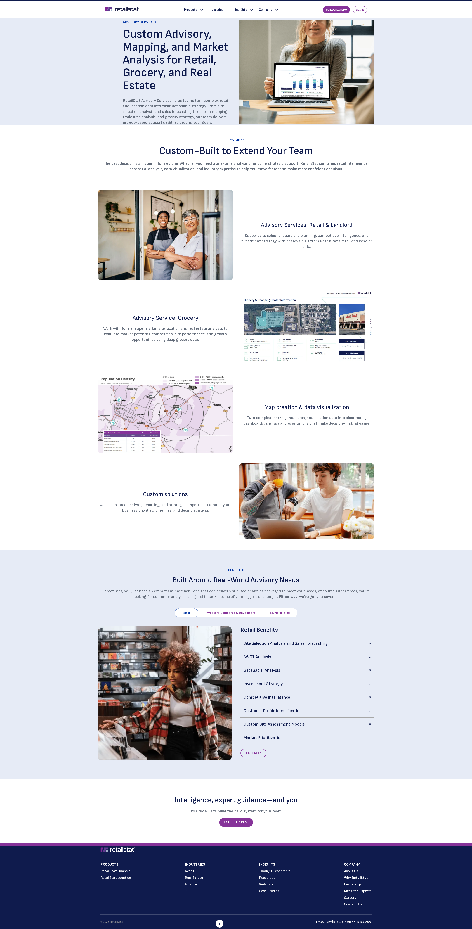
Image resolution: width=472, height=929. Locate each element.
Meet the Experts (358, 891)
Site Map (338, 921)
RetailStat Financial (115, 871)
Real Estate (194, 878)
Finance (191, 884)
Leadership (352, 884)
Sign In (360, 9)
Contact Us (353, 904)
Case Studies (269, 891)
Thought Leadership (274, 871)
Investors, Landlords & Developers (230, 613)
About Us (351, 871)
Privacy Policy (324, 921)
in (219, 924)
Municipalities (280, 613)
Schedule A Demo (336, 9)
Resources (267, 878)
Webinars (266, 884)
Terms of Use (364, 921)
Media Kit (350, 921)
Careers (350, 897)
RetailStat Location (115, 878)
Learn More (253, 753)
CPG (188, 891)
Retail (186, 613)
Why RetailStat (356, 878)
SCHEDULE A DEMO (236, 822)
